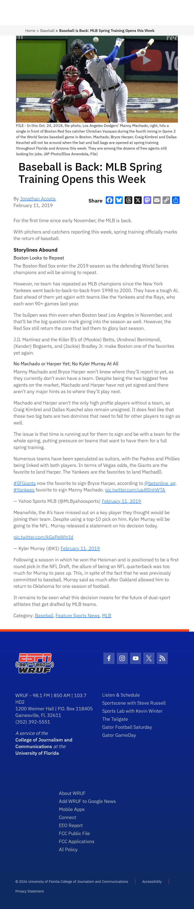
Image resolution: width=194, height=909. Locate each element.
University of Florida (37, 753)
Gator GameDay (119, 735)
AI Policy (68, 849)
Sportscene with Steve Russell (134, 703)
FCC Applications (76, 841)
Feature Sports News (78, 615)
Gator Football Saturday (127, 727)
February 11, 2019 (121, 501)
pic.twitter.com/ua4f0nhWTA (135, 490)
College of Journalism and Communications (43, 743)
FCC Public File (74, 833)
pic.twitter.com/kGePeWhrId (43, 537)
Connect (67, 817)
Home (30, 30)
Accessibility (152, 881)
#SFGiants (24, 483)
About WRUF (72, 793)
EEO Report (71, 825)
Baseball (47, 30)
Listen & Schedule (121, 695)
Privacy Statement (29, 891)
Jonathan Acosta (38, 198)
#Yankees (24, 490)
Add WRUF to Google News (87, 801)
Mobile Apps (72, 809)
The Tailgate (115, 719)
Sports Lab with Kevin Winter (132, 711)
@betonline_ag (160, 483)
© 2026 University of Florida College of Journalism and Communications (71, 881)
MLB (106, 615)
